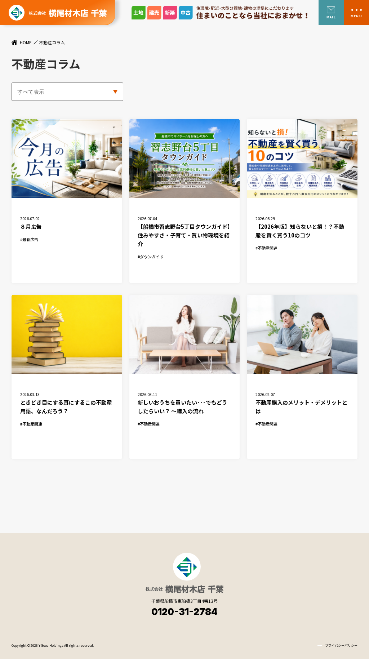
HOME (26, 42)
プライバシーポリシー (341, 645)
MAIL (330, 17)
